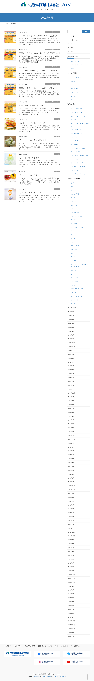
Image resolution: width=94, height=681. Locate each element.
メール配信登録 (63, 646)
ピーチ (73, 274)
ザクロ (73, 197)
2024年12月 (71, 389)
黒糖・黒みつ (74, 249)
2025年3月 (71, 377)
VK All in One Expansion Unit (59, 676)
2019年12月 (71, 621)
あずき (73, 183)
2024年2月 (71, 428)
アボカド (73, 260)
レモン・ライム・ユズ (77, 296)
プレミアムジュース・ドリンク (79, 155)
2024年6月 (71, 412)
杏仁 (72, 208)
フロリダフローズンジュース (79, 112)
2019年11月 (71, 625)
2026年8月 (71, 312)
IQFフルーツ (74, 170)
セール (73, 99)
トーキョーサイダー (76, 133)
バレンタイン (74, 88)
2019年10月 (71, 628)
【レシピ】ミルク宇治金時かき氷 (33, 140)
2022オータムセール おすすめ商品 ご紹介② (38, 71)
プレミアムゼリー (76, 129)
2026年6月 (71, 319)
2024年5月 (71, 416)
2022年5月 (71, 509)
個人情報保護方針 (30, 646)
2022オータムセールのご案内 (31, 105)
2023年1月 (71, 478)
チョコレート (74, 300)
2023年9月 (71, 447)
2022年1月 (71, 524)
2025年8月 (71, 358)
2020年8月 (71, 590)
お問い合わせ (42, 646)
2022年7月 (71, 501)
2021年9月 (71, 540)
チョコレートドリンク (77, 163)
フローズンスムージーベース (79, 166)
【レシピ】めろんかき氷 (29, 158)
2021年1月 (71, 570)
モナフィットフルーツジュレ (79, 148)
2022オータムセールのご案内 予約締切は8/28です (39, 53)
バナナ (73, 242)
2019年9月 (71, 632)
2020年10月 (71, 582)
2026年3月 (71, 331)
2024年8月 (71, 404)
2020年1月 (71, 617)
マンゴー (73, 285)
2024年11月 (71, 393)
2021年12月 (71, 528)
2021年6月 (71, 551)
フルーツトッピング (76, 152)
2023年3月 (71, 470)
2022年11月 (71, 485)
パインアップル (75, 277)
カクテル (73, 190)
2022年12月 (71, 482)
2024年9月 (71, 400)
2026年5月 (71, 323)
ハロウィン (74, 85)
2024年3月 (71, 424)
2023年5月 (71, 462)
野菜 (72, 186)
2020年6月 (71, 598)
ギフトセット (74, 159)
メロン (73, 253)
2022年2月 (71, 520)
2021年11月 (71, 532)
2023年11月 (71, 439)
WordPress (37, 676)
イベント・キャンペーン (52, 32)
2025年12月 (71, 342)
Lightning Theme (46, 676)
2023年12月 (71, 435)
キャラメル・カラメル (77, 227)
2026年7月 (71, 315)
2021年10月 (71, 536)
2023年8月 (71, 451)
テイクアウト (74, 92)
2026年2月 (71, 335)
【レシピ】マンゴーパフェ (30, 193)
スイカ (73, 231)
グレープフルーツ (76, 212)
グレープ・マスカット (77, 216)
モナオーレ (74, 137)
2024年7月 (71, 408)
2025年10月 (71, 350)
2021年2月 (71, 567)
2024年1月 (71, 431)
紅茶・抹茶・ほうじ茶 (77, 289)
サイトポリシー (17, 646)
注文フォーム (52, 646)
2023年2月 (71, 474)
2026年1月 (71, 339)
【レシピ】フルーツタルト (30, 175)
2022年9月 (71, 493)
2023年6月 (71, 458)
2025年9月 (71, 354)
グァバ (73, 234)
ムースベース (74, 140)
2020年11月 (71, 578)
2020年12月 (71, 574)
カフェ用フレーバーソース (78, 174)
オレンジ (73, 270)
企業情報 (70, 47)
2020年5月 (71, 601)
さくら (73, 238)
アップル (73, 220)
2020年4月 (71, 605)
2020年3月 (71, 609)
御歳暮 (73, 81)
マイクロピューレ (76, 120)
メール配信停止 (74, 646)
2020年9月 (71, 586)
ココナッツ (74, 205)
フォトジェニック (76, 77)
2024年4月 (71, 420)
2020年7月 (71, 594)
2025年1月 (71, 385)
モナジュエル (74, 144)
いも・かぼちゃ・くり (77, 281)
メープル (73, 201)
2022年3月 (71, 516)
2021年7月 (71, 547)
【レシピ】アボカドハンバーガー (33, 123)
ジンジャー (74, 223)
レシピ (57, 119)
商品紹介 (70, 51)
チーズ (73, 256)
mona (72, 68)
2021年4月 (71, 559)
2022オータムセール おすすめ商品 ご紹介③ (38, 36)
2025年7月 (71, 362)
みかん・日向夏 (75, 194)
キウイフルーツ (75, 245)
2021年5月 (71, 555)
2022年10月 (71, 489)
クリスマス (74, 96)
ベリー (73, 303)
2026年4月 (71, 327)
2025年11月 (71, 346)
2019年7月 (71, 636)
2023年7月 (71, 455)
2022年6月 (71, 505)
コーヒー (73, 292)
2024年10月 (71, 397)
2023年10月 (71, 443)
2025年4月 (71, 373)
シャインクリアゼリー (77, 108)
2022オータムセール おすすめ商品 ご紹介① (38, 88)
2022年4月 (71, 513)
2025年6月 (71, 366)
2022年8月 (71, 497)
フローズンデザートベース (78, 116)
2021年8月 (71, 543)
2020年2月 (71, 613)
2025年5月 (71, 370)
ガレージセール (75, 61)
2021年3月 (71, 563)
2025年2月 (71, 381)
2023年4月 (71, 466)
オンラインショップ (76, 65)
